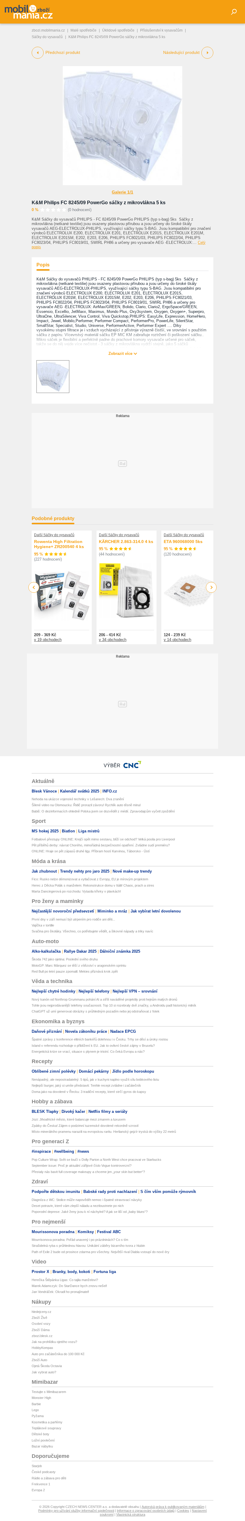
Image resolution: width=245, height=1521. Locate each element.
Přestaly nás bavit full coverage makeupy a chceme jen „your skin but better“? (88, 1172)
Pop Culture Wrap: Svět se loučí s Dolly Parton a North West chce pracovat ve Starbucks (96, 1159)
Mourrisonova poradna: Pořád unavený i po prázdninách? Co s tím (80, 1239)
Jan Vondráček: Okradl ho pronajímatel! (60, 1292)
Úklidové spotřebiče (118, 30)
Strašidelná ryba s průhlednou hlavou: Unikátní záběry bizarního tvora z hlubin (88, 1245)
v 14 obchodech (177, 639)
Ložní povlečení (43, 1440)
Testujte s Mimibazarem (49, 1392)
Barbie (36, 1404)
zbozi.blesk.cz (42, 1336)
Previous (34, 587)
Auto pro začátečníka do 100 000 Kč (58, 1354)
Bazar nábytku (42, 1446)
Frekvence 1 (41, 1484)
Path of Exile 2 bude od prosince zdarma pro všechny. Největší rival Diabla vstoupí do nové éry (100, 1252)
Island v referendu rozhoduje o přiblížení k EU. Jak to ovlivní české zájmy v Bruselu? (93, 1045)
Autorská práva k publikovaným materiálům (173, 1506)
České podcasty (44, 1472)
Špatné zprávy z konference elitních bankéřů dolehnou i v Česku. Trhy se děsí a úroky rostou (100, 1039)
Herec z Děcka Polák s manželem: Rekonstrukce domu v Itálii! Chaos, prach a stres (93, 885)
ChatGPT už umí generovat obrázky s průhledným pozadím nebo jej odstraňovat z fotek (96, 1011)
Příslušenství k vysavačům (161, 30)
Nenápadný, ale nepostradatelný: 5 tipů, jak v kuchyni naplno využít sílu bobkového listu (95, 1079)
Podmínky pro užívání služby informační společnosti (76, 1510)
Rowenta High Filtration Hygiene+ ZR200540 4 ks (59, 544)
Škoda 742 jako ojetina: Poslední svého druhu (65, 959)
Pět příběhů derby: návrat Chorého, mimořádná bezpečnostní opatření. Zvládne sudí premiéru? (101, 845)
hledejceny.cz (41, 1311)
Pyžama (38, 1416)
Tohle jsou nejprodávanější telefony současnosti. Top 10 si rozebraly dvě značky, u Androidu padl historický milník (114, 1005)
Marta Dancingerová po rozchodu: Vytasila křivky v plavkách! (76, 891)
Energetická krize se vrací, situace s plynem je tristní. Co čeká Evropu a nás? (88, 1051)
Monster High (41, 1398)
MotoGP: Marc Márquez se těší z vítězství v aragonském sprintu (79, 965)
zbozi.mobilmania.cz (48, 30)
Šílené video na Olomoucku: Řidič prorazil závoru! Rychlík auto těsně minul (86, 805)
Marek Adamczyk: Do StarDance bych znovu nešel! (69, 1286)
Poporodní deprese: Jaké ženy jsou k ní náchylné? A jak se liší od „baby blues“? (90, 1211)
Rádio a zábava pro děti (49, 1478)
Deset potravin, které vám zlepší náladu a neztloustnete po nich (78, 1206)
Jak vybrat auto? (44, 1372)
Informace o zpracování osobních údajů (145, 1510)
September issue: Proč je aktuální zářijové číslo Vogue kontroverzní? (81, 1165)
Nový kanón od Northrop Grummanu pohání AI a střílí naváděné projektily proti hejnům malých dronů (104, 999)
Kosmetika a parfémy (47, 1422)
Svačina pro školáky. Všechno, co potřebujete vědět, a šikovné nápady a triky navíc (92, 931)
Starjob (37, 1466)
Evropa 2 (38, 1490)
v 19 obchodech (48, 639)
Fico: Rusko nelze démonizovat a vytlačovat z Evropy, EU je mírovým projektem (90, 879)
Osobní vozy (41, 1323)
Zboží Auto (39, 1360)
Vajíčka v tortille (43, 925)
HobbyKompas (42, 1348)
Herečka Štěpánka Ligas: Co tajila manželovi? (65, 1280)
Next (211, 587)
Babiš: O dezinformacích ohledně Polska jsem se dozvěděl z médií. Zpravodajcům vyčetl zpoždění (103, 811)
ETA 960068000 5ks (183, 541)
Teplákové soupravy (46, 1428)
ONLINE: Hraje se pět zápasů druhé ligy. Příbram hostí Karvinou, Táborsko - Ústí (91, 851)
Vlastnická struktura (130, 1514)
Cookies (183, 1510)
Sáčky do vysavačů (47, 37)
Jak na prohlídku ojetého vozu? (54, 1342)
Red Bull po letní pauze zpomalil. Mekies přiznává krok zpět (75, 971)
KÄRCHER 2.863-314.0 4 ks (126, 541)
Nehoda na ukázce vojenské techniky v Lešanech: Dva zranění (78, 799)
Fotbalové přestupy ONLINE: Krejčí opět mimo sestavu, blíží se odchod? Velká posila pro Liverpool (103, 839)
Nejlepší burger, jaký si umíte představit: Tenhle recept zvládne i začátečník (86, 1085)
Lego (35, 1410)
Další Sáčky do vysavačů (54, 535)
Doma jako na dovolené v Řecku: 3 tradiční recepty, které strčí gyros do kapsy (89, 1091)
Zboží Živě (39, 1317)
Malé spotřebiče (84, 30)
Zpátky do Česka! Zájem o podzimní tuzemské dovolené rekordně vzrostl (85, 1125)
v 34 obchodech (112, 639)
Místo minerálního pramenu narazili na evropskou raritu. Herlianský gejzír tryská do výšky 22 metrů (104, 1131)
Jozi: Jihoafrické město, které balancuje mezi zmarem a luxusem (78, 1119)
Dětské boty (40, 1434)
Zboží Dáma (41, 1330)
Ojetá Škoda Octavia (47, 1366)
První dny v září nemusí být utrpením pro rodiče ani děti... (73, 919)
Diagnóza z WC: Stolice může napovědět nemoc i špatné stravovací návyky (87, 1200)
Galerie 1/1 (122, 192)
